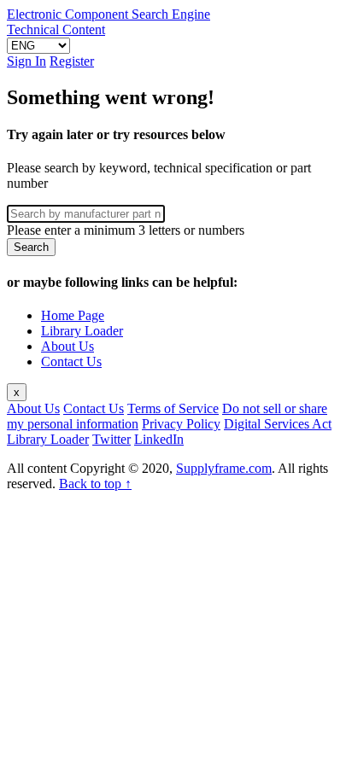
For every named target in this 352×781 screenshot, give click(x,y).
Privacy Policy (181, 424)
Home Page (72, 315)
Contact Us (71, 361)
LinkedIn (159, 439)
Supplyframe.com (224, 468)
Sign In (26, 61)
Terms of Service (173, 408)
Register (72, 61)
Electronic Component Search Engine (108, 14)
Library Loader (82, 330)
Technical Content (56, 29)
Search (31, 247)
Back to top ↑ (95, 483)
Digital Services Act (277, 424)
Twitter (111, 439)
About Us (67, 346)
